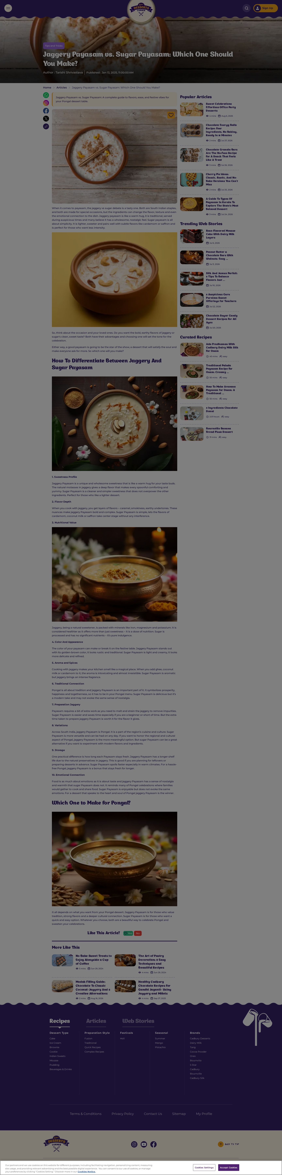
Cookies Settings (204, 1167)
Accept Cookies (228, 1167)
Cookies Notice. (86, 1171)
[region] (141, 1168)
